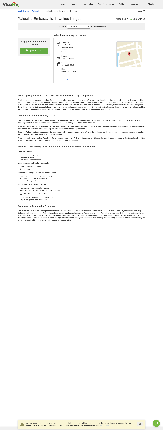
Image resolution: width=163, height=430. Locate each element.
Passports (74, 4)
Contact (134, 4)
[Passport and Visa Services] (11, 4)
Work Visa (88, 4)
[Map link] (129, 54)
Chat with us (139, 19)
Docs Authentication (106, 4)
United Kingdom (98, 26)
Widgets (122, 4)
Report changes (63, 79)
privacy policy (105, 425)
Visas (63, 4)
